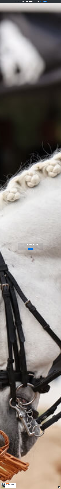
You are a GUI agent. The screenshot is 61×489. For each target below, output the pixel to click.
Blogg (27, 1)
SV (41, 1)
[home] (17, 1)
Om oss (38, 1)
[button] (23, 1)
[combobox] (41, 1)
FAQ (34, 1)
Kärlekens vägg (31, 1)
